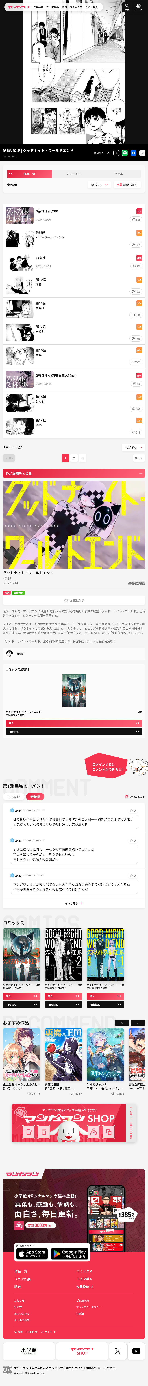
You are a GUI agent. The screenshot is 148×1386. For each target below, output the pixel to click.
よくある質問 (21, 1320)
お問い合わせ (21, 1313)
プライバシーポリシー (88, 1307)
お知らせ (19, 1300)
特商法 (80, 1313)
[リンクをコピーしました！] (142, 153)
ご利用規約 (82, 1300)
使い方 (18, 1307)
